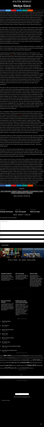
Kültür (20, 360)
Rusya (26, 362)
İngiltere (13, 367)
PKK (9, 362)
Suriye (8, 365)
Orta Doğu (4, 362)
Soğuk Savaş (38, 362)
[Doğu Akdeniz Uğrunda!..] (33, 253)
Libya (31, 360)
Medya (19, 191)
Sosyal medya (26, 191)
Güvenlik (2, 360)
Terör (19, 365)
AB (1, 355)
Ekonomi (35, 357)
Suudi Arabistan (34, 191)
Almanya (14, 355)
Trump (41, 191)
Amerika (19, 355)
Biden (37, 355)
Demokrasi (10, 357)
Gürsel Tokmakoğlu (26, 8)
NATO (36, 360)
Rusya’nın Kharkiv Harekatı (6, 301)
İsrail (26, 368)
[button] (42, 377)
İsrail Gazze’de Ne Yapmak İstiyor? (9, 350)
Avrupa (25, 355)
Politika (22, 3)
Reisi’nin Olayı (35, 211)
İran (22, 368)
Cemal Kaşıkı (7, 191)
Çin (7, 368)
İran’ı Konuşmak (20, 211)
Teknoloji (14, 365)
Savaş (32, 362)
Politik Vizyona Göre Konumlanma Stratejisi (21, 301)
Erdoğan (14, 191)
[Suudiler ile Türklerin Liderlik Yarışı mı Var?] (11, 253)
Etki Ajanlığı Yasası (6, 342)
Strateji (2, 365)
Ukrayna (39, 365)
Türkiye (31, 365)
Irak (10, 360)
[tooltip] (2, 10)
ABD (2, 191)
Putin (19, 362)
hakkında (12, 54)
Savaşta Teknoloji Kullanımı (8, 329)
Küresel (26, 360)
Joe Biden (15, 360)
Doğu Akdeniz (28, 357)
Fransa (40, 357)
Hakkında (20, 115)
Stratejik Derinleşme (6, 211)
